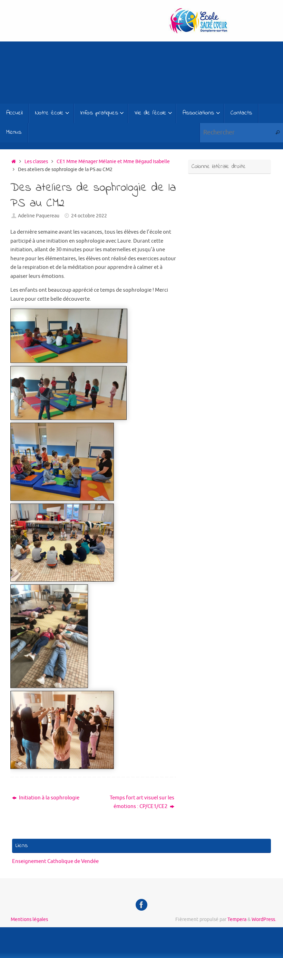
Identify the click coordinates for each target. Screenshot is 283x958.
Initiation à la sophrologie (48, 798)
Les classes (36, 162)
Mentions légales (29, 919)
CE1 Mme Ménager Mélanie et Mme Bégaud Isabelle (113, 162)
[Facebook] (141, 905)
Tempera (236, 919)
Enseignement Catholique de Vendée (55, 861)
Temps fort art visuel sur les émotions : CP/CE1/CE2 (142, 802)
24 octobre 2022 (89, 216)
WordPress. (264, 919)
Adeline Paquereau (38, 216)
